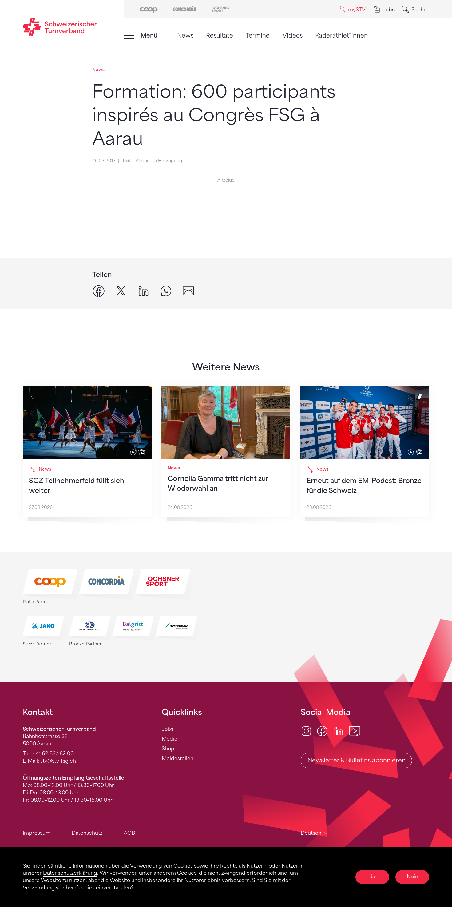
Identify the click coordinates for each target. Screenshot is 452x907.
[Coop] (148, 8)
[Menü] (129, 36)
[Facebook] (322, 730)
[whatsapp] (166, 290)
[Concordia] (184, 8)
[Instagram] (306, 730)
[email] (188, 290)
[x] (121, 290)
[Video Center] (354, 730)
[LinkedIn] (338, 730)
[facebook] (98, 290)
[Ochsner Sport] (220, 8)
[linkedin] (143, 290)
